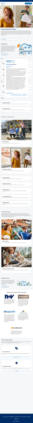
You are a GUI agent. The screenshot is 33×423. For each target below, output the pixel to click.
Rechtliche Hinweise (17, 416)
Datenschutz (7, 416)
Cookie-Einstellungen (9, 93)
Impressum (4, 416)
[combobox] (11, 39)
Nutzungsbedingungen (11, 416)
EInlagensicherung (28, 416)
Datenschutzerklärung (9, 66)
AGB (20, 416)
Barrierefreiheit (24, 416)
